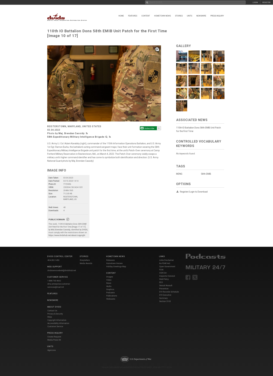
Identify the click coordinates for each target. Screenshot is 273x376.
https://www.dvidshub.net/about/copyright (67, 235)
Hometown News (162, 16)
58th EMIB (206, 174)
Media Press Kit (54, 340)
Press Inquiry (217, 16)
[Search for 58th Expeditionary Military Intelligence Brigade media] (106, 137)
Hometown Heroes (114, 263)
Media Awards (86, 263)
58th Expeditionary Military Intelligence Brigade (75, 137)
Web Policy (164, 279)
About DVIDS (54, 307)
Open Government (167, 266)
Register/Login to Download (194, 191)
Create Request (54, 337)
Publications (111, 296)
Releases (110, 260)
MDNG (179, 174)
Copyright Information (56, 320)
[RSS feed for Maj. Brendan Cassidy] (87, 133)
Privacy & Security (55, 314)
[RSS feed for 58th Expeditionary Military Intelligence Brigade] (110, 137)
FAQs (49, 317)
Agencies (51, 350)
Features (132, 16)
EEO (161, 282)
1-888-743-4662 (54, 281)
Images (109, 277)
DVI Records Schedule (169, 292)
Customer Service (55, 326)
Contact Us (52, 311)
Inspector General (167, 276)
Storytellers (85, 260)
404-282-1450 (53, 260)
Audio (108, 286)
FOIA (161, 270)
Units (189, 16)
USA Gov (163, 273)
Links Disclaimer (166, 260)
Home (121, 16)
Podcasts (110, 293)
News (108, 283)
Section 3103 (165, 301)
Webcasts (110, 299)
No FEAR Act (164, 263)
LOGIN (255, 2)
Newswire (201, 16)
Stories (179, 16)
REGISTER (266, 2)
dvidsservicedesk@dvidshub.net (61, 270)
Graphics (110, 289)
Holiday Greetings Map (116, 266)
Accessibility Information (58, 323)
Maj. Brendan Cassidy (71, 133)
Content (145, 16)
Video (108, 280)
